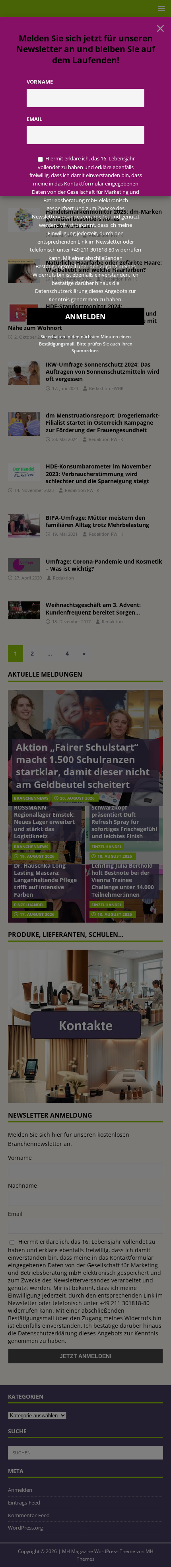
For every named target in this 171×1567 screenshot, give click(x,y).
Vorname (40, 81)
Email (34, 119)
